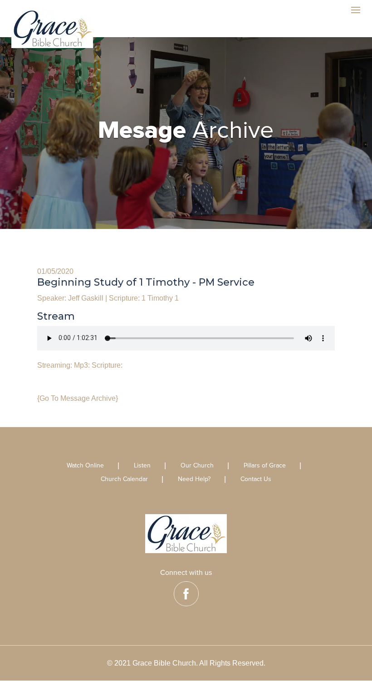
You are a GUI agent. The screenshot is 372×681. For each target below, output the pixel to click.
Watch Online (85, 465)
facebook (186, 593)
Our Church (197, 465)
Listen (142, 465)
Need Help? (194, 479)
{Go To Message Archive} (77, 398)
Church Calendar (124, 479)
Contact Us (255, 479)
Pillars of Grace (265, 465)
